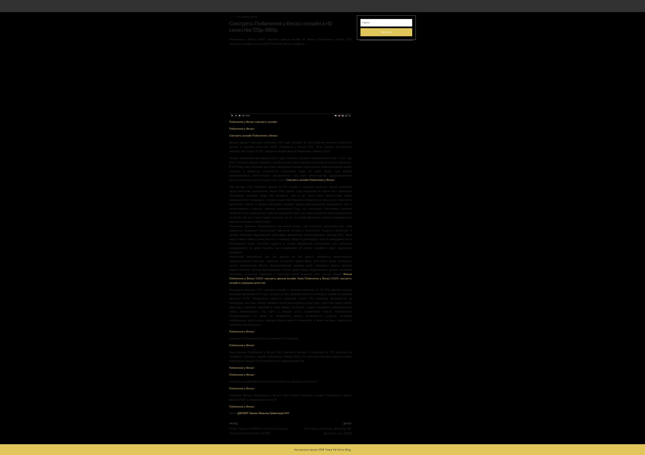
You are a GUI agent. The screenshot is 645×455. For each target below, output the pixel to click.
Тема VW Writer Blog (338, 449)
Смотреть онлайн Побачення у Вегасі (253, 135)
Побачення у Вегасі (241, 128)
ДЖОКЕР (243, 413)
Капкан (253, 413)
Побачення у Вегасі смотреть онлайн (253, 121)
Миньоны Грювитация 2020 (274, 413)
